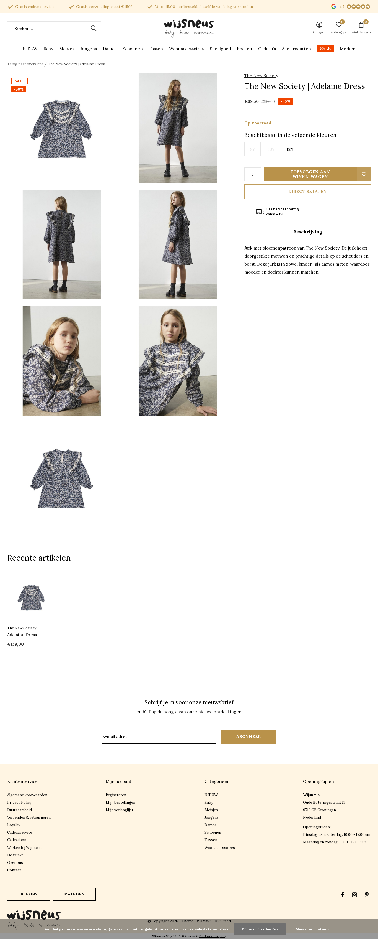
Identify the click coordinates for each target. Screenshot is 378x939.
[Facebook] (342, 895)
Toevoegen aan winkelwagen (310, 174)
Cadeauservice (19, 832)
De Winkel (15, 855)
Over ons (15, 862)
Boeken (244, 48)
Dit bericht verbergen (260, 929)
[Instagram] (354, 895)
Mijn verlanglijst (119, 810)
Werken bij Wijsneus (24, 847)
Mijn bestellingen (120, 802)
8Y (252, 149)
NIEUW (30, 48)
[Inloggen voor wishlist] (364, 174)
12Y (290, 149)
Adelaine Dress (22, 634)
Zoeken (93, 28)
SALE (325, 48)
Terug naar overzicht (25, 64)
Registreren (116, 795)
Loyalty (13, 825)
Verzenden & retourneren (29, 817)
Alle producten (296, 48)
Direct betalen (307, 191)
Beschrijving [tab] (307, 232)
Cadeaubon (16, 840)
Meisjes (66, 48)
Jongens (88, 48)
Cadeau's (267, 48)
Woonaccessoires (186, 48)
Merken (348, 48)
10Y (271, 149)
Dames (109, 48)
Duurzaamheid (19, 810)
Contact (14, 870)
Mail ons (74, 894)
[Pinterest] (367, 895)
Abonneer (248, 736)
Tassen (156, 48)
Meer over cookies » (312, 929)
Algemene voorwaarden (27, 795)
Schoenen (133, 48)
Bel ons (28, 894)
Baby (48, 48)
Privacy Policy (19, 802)
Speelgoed (220, 48)
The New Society (261, 75)
